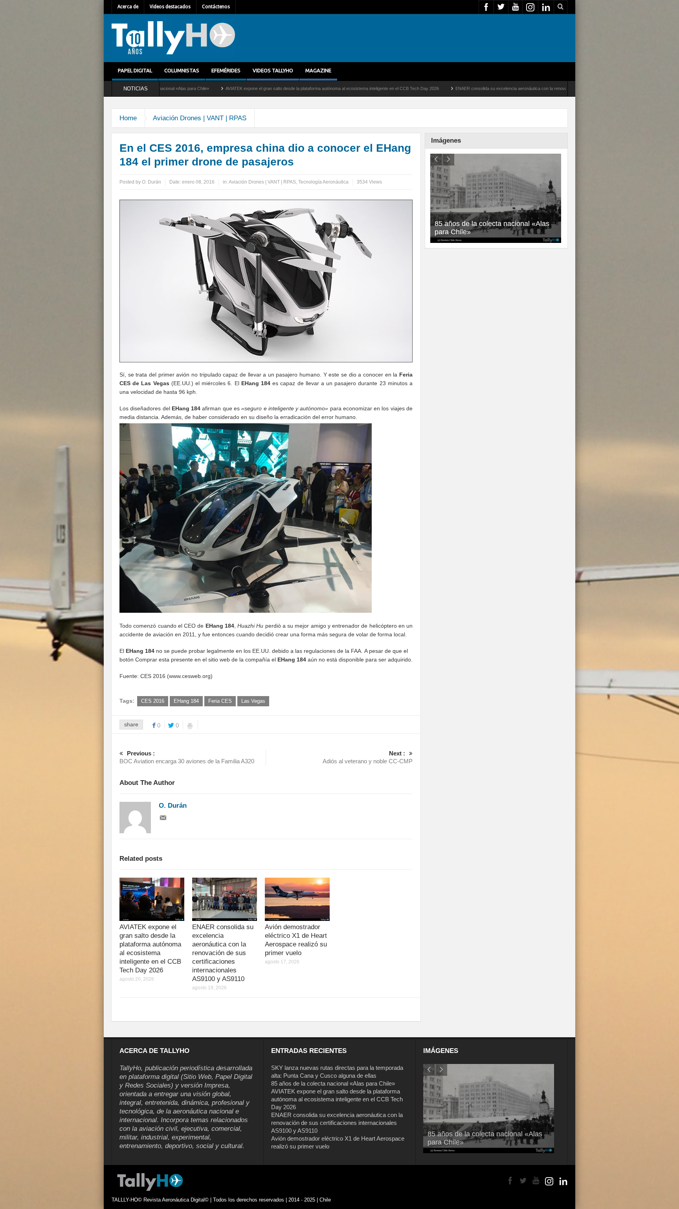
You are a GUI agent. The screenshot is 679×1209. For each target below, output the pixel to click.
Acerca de (127, 6)
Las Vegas (253, 701)
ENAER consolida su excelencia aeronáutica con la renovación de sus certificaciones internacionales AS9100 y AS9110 (482, 88)
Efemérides (225, 70)
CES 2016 (152, 701)
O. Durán (151, 182)
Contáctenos (216, 6)
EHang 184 (186, 701)
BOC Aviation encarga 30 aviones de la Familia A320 (186, 757)
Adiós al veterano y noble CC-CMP (368, 757)
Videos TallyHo (273, 70)
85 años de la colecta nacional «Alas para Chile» (333, 1083)
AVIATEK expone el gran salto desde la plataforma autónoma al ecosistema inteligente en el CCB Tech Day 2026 (246, 88)
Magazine (318, 70)
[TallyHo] (173, 38)
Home (128, 118)
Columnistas (181, 70)
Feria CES (220, 701)
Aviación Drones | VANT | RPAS (199, 118)
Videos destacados (170, 6)
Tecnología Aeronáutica (323, 182)
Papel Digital (135, 70)
